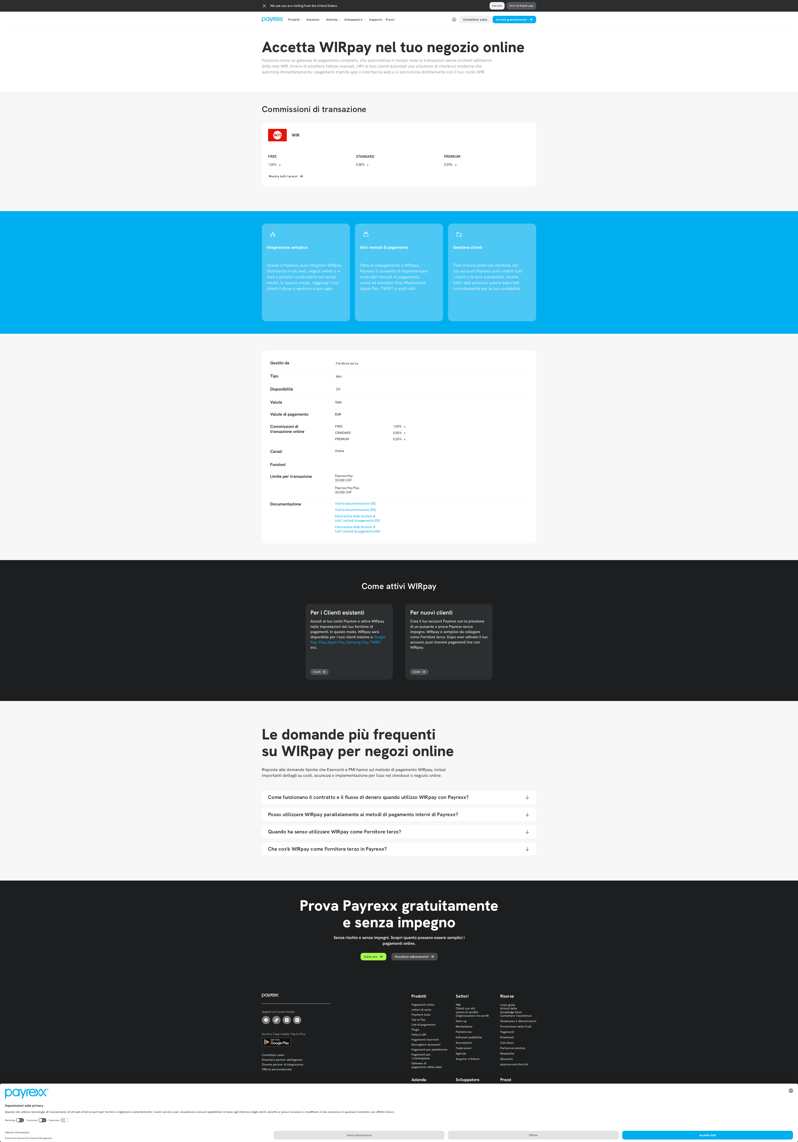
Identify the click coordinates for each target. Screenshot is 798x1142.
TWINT (375, 642)
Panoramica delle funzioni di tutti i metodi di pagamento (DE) (357, 518)
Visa (321, 642)
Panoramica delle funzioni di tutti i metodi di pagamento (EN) (357, 529)
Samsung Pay (357, 642)
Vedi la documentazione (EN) (355, 510)
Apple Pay (335, 642)
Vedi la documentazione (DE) (355, 503)
